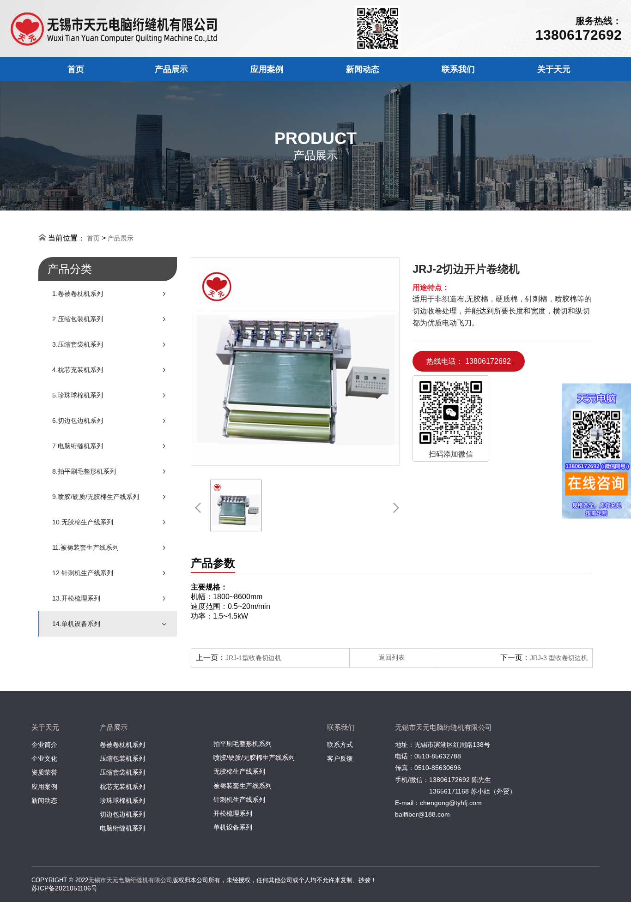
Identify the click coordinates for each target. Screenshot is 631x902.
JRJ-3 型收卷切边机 (559, 657)
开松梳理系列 (232, 813)
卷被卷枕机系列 (122, 744)
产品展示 (171, 69)
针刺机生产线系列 (239, 799)
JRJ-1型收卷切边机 (253, 657)
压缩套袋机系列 (122, 772)
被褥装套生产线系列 (242, 785)
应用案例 (267, 69)
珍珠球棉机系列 (122, 800)
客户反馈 (340, 758)
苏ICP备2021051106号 (64, 888)
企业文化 (44, 758)
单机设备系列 (232, 827)
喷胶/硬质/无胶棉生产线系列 (254, 757)
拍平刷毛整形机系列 (242, 743)
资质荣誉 (44, 772)
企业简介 (44, 744)
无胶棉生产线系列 (239, 771)
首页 (75, 69)
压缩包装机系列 (122, 758)
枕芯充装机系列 (122, 786)
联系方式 (340, 744)
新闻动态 (362, 69)
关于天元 (553, 69)
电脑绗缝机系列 (122, 828)
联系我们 (458, 69)
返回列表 (392, 657)
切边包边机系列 (122, 814)
